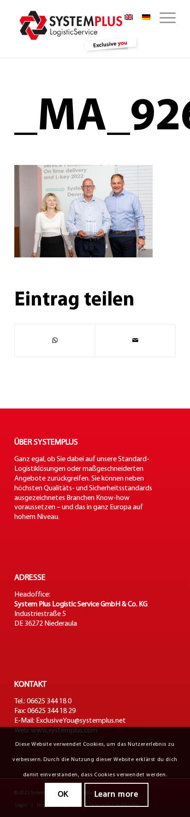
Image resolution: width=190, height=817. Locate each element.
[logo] (78, 29)
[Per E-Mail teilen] (135, 340)
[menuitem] (163, 18)
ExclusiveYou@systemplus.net (81, 721)
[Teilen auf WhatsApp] (55, 340)
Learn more (116, 794)
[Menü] (163, 18)
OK (63, 794)
